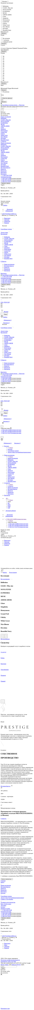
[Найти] (2, 110)
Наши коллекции (9, 264)
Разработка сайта (8, 961)
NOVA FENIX (8, 240)
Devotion (6, 257)
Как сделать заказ (6, 904)
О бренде (10, 486)
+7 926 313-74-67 (6, 181)
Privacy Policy (5, 964)
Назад (11, 447)
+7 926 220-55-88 (7, 175)
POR (5, 302)
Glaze (5, 246)
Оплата (3, 907)
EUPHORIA (7, 241)
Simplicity (7, 247)
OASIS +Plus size (9, 238)
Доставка (3, 905)
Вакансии (7, 269)
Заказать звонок (5, 183)
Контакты (7, 270)
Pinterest (6, 223)
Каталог (10, 449)
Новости (6, 267)
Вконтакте (7, 218)
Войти (5, 572)
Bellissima (7, 237)
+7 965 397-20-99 (6, 180)
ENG (2, 302)
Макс (5, 945)
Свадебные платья (6, 896)
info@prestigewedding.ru (9, 213)
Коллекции (4, 234)
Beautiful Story (8, 258)
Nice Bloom (7, 255)
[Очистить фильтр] (2, 100)
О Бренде (3, 261)
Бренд (2, 882)
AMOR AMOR (8, 244)
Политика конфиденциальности (10, 960)
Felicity (6, 252)
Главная (3, 880)
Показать (3, 33)
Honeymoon (7, 249)
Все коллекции (5, 579)
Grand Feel (7, 251)
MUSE (6, 243)
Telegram (6, 220)
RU (9, 503)
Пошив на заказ (5, 908)
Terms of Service (16, 964)
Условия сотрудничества (8, 902)
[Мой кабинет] (2, 440)
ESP (8, 302)
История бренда (9, 266)
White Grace (7, 254)
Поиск (3, 968)
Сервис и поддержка (7, 899)
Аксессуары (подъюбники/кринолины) (12, 897)
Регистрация (13, 572)
